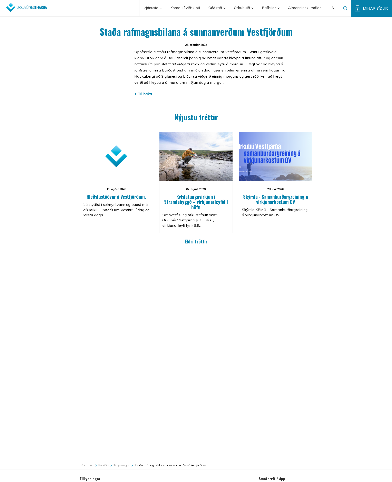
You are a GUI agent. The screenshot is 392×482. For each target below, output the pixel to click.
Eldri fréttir (196, 241)
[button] (332, 8)
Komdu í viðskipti (185, 7)
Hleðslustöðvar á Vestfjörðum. (116, 196)
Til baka (145, 93)
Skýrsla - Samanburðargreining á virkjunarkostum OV (275, 199)
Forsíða (103, 465)
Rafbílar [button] (269, 7)
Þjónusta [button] (151, 7)
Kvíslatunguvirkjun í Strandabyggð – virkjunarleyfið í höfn (196, 202)
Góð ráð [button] (215, 7)
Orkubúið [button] (242, 7)
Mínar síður (375, 8)
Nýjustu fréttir (196, 117)
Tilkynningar (122, 465)
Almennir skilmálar (304, 7)
